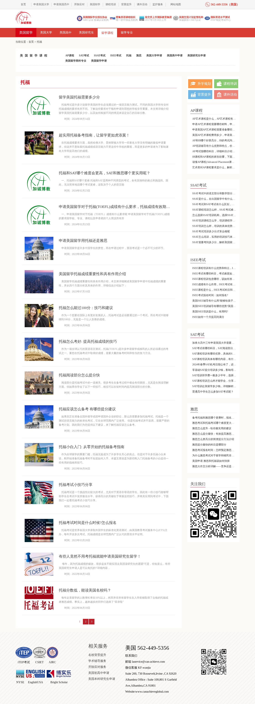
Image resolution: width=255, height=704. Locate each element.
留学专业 (127, 32)
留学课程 (107, 32)
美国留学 (26, 32)
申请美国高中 (61, 4)
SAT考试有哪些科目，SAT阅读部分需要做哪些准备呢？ (214, 348)
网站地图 (175, 4)
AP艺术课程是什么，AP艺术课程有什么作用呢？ (214, 118)
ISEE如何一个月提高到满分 (208, 317)
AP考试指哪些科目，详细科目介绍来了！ (214, 151)
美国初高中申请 (98, 672)
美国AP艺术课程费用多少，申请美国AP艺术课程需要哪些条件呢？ (214, 135)
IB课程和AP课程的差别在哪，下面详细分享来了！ (214, 156)
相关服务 (98, 646)
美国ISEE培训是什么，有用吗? (210, 311)
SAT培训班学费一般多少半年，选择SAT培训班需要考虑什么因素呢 (214, 375)
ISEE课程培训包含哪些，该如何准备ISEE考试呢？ (214, 279)
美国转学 (95, 4)
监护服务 (158, 4)
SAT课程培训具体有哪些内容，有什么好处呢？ (214, 359)
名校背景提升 (97, 654)
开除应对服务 (97, 666)
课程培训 (110, 4)
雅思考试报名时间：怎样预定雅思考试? (214, 450)
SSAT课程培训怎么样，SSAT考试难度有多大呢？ (214, 209)
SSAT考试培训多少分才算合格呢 (211, 231)
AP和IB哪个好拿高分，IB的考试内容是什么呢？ (214, 140)
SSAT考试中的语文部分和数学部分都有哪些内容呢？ (214, 193)
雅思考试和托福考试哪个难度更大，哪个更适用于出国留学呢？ (214, 423)
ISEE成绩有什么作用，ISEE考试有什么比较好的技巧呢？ (214, 284)
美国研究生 (86, 32)
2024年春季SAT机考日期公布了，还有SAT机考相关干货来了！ (214, 364)
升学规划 (204, 84)
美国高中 (65, 32)
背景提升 (126, 4)
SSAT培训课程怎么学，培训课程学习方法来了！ (214, 220)
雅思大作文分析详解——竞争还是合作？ (214, 466)
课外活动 (142, 4)
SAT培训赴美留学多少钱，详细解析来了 (214, 386)
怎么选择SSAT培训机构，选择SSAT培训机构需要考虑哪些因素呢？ (214, 215)
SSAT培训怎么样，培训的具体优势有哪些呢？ (214, 226)
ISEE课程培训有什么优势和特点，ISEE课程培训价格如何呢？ (214, 268)
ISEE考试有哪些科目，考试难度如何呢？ (214, 273)
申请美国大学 (41, 4)
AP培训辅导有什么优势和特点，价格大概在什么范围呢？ (214, 146)
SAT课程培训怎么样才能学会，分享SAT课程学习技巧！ (214, 380)
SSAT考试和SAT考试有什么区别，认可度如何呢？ (214, 204)
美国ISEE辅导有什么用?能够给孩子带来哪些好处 (214, 300)
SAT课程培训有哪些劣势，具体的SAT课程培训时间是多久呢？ (214, 353)
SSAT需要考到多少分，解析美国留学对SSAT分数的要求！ (214, 242)
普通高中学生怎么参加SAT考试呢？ (213, 391)
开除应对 (79, 4)
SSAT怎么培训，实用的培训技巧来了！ (214, 236)
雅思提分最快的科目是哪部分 (209, 444)
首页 (23, 4)
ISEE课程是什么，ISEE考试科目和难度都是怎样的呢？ (214, 289)
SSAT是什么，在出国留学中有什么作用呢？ (214, 198)
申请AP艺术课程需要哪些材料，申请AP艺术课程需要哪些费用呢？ (214, 124)
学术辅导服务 (97, 660)
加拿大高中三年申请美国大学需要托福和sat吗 (214, 342)
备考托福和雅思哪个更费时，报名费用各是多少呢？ (214, 417)
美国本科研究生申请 (101, 678)
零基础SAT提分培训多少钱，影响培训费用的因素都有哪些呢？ (214, 370)
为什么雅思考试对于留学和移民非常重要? (214, 455)
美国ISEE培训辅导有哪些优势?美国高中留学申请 (214, 306)
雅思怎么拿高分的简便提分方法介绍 (213, 439)
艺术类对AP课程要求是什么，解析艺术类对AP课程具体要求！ (214, 167)
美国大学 (46, 32)
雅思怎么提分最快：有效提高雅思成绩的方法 (214, 433)
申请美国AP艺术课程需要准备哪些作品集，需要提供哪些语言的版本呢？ (214, 129)
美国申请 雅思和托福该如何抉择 (211, 461)
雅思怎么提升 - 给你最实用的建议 (211, 428)
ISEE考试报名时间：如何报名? (210, 295)
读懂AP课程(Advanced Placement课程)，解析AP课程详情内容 (214, 162)
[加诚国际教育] (23, 17)
